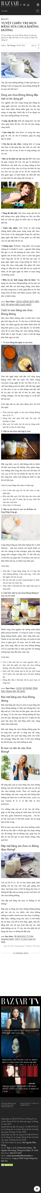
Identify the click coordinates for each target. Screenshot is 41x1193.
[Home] (37, 1189)
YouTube (28, 4)
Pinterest (39, 48)
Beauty (5, 18)
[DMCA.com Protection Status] (7, 1164)
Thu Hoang (11, 45)
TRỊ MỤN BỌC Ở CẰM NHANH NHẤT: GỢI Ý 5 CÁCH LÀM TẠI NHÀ (18, 939)
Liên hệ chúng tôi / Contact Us (30, 1103)
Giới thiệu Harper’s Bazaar (8, 1103)
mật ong (4, 474)
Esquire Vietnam (25, 1105)
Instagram (24, 4)
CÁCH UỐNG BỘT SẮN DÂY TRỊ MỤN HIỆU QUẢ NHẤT (20, 303)
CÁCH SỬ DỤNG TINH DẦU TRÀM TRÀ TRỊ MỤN (19, 690)
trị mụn (15, 328)
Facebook (21, 4)
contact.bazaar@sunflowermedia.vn (19, 1155)
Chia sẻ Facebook (39, 45)
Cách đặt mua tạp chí (7, 1105)
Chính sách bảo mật (7, 1106)
